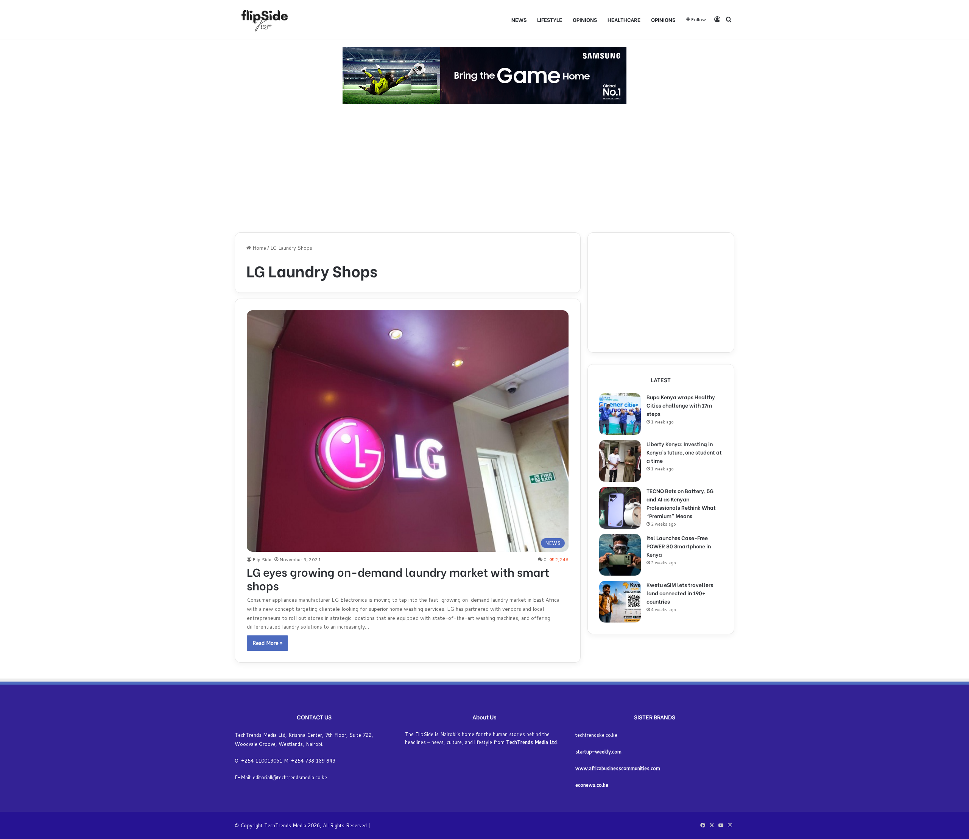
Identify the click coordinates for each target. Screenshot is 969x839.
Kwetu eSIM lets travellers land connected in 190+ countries (680, 593)
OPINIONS (585, 19)
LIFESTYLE (549, 19)
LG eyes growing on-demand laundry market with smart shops (398, 578)
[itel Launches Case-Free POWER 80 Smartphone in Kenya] (620, 555)
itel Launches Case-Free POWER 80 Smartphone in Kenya (679, 546)
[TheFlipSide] (263, 19)
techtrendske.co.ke (596, 735)
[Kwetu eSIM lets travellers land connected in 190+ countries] (620, 602)
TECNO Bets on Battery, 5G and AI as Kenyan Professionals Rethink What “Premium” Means (681, 503)
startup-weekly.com (598, 751)
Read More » (267, 643)
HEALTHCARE (624, 19)
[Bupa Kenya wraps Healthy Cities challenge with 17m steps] (620, 414)
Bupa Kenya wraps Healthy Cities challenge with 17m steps (681, 405)
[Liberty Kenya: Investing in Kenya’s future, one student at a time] (620, 461)
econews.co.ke (591, 784)
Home (258, 247)
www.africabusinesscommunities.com (617, 768)
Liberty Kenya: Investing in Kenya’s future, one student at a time (684, 452)
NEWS (519, 19)
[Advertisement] (484, 168)
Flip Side (261, 559)
